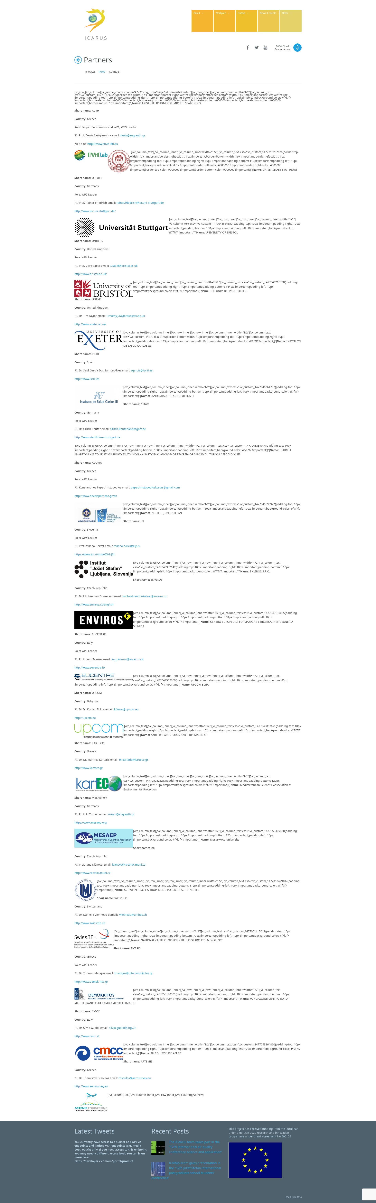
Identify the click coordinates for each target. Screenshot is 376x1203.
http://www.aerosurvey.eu (91, 1086)
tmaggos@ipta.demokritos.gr (134, 973)
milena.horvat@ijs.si (127, 546)
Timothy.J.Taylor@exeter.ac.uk (125, 316)
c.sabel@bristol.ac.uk (123, 266)
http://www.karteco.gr (88, 768)
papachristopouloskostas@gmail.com (155, 487)
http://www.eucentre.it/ (89, 667)
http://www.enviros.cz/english (94, 604)
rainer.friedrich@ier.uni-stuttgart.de (140, 203)
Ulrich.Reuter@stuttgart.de (128, 429)
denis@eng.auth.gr (132, 135)
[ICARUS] (95, 23)
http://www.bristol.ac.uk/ (90, 274)
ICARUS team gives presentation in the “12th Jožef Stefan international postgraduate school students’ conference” (186, 1170)
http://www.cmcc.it (86, 1036)
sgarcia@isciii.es (142, 370)
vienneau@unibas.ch (133, 914)
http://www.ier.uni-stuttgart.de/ (95, 211)
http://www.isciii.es (86, 379)
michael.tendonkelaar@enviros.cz (144, 596)
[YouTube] (265, 47)
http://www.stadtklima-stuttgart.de (97, 437)
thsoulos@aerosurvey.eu (135, 1078)
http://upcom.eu (85, 718)
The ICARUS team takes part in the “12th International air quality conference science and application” (195, 1147)
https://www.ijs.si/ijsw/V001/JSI (94, 554)
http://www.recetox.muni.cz (92, 873)
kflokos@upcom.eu (126, 709)
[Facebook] (248, 47)
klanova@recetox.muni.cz (129, 864)
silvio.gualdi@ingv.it (122, 1028)
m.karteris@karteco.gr (133, 759)
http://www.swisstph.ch (89, 923)
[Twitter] (257, 47)
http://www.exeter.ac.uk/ (90, 324)
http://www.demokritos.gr (91, 981)
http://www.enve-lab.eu (102, 144)
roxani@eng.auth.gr (121, 814)
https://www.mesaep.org (90, 822)
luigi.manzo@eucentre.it (127, 659)
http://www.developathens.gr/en (95, 496)
